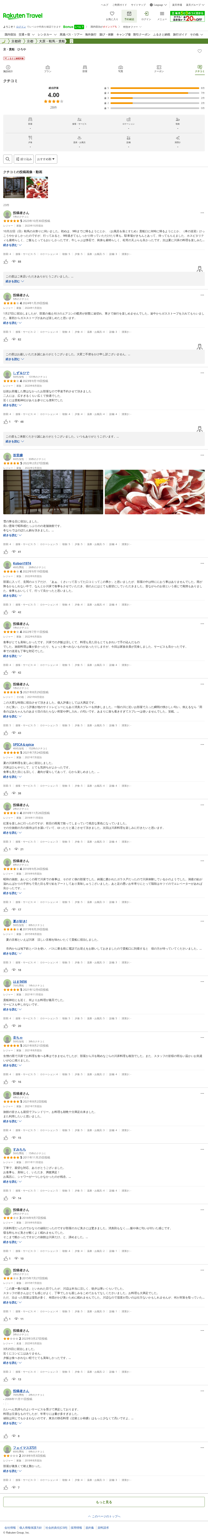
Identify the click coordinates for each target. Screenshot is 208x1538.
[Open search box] (7, 159)
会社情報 (10, 1527)
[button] (14, 187)
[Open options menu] (202, 212)
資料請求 (103, 1527)
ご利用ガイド (119, 4)
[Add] (200, 51)
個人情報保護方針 (30, 1527)
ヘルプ (104, 4)
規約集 (90, 1527)
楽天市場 (177, 4)
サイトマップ (138, 4)
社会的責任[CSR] (56, 1527)
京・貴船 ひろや (14, 49)
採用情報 (76, 1527)
